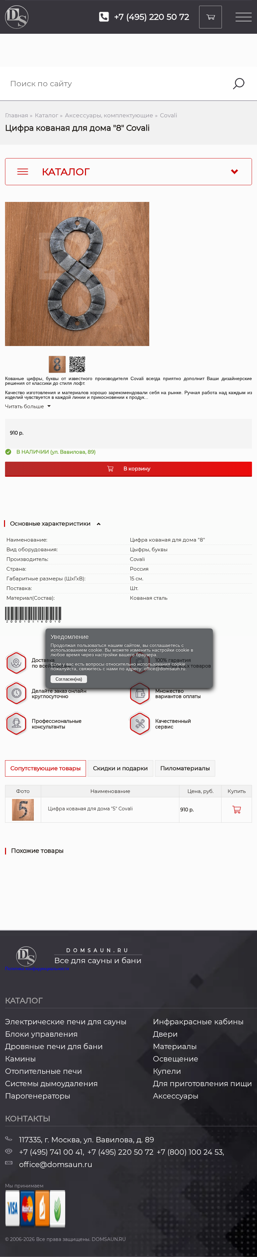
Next (142, 283)
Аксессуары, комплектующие (109, 115)
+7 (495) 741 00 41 (51, 1152)
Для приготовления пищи (202, 1084)
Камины (20, 1059)
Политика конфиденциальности (37, 968)
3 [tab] (99, 366)
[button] (28, 406)
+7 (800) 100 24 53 (190, 1152)
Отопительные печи (43, 1071)
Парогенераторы (37, 1096)
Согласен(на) (69, 679)
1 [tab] (57, 364)
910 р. (187, 809)
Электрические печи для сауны (65, 1022)
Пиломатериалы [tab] (185, 768)
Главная (16, 115)
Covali (168, 115)
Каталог (46, 115)
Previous (11, 283)
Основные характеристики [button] (50, 523)
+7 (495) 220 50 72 (120, 1152)
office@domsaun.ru (55, 1164)
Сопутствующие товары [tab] (45, 768)
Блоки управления (41, 1034)
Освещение (175, 1059)
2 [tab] (77, 364)
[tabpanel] (77, 274)
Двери (165, 1034)
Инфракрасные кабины (198, 1022)
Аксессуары (175, 1096)
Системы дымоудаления (51, 1084)
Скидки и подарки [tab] (120, 768)
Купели (167, 1071)
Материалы (175, 1046)
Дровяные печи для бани (54, 1046)
